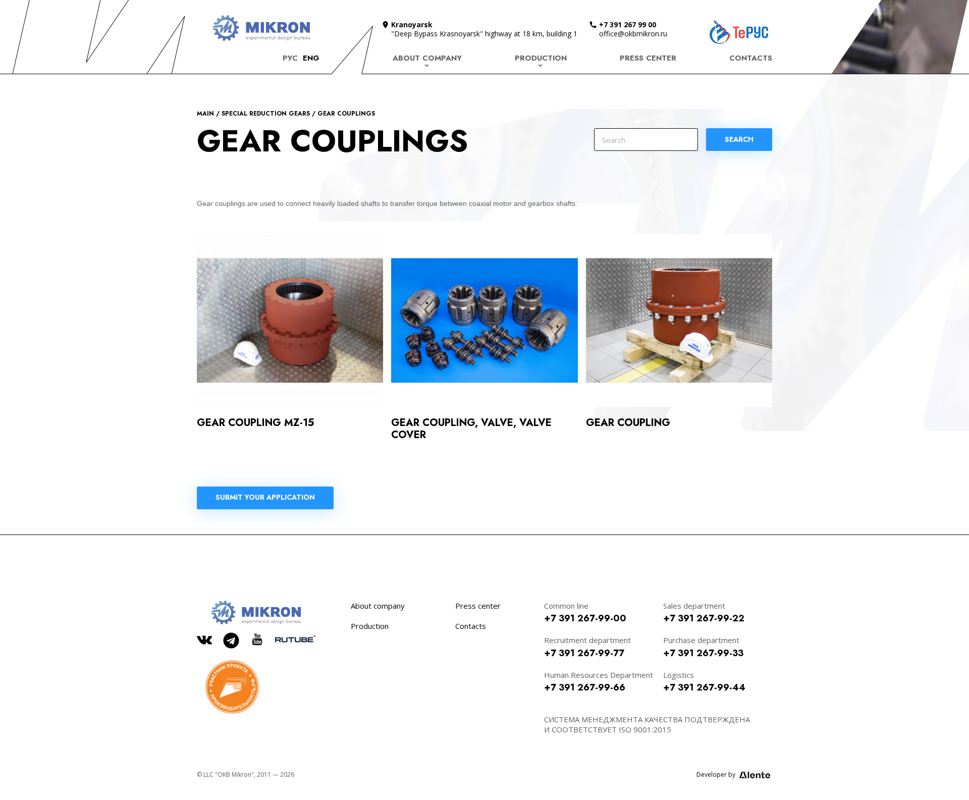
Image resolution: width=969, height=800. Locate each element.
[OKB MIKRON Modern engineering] (261, 28)
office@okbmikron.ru (633, 33)
